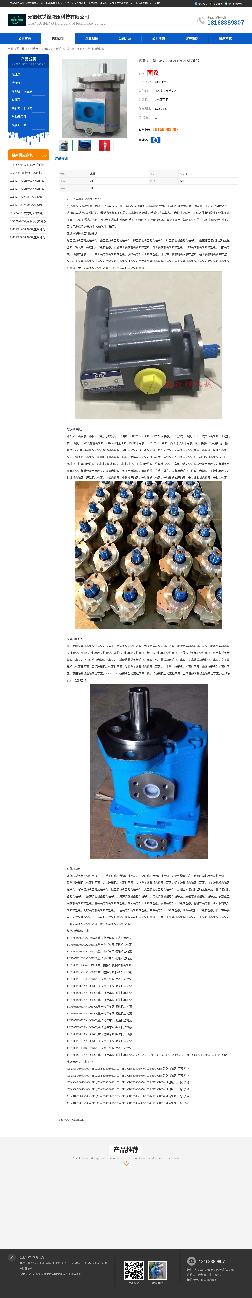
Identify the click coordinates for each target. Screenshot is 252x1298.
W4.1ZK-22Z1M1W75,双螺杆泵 (28, 205)
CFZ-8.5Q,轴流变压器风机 (26, 172)
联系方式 (225, 38)
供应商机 (58, 38)
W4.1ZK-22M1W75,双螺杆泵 (27, 189)
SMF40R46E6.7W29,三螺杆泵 (27, 229)
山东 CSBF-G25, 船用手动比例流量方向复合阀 (28, 164)
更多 (44, 155)
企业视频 (91, 38)
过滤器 (16, 99)
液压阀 (16, 82)
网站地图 (76, 1273)
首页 (24, 48)
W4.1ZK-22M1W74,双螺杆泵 (27, 181)
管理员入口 (63, 1273)
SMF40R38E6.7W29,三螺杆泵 (27, 237)
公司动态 (158, 38)
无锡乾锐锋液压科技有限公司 (87, 1262)
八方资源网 (39, 1273)
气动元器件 (19, 116)
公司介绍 (125, 38)
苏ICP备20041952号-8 (58, 1262)
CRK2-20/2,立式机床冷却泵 (26, 213)
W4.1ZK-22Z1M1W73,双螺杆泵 (28, 197)
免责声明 (51, 1273)
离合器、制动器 (22, 108)
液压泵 (48, 48)
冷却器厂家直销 (22, 91)
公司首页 (24, 38)
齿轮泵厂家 (19, 125)
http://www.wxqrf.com (71, 1119)
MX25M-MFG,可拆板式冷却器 (28, 221)
